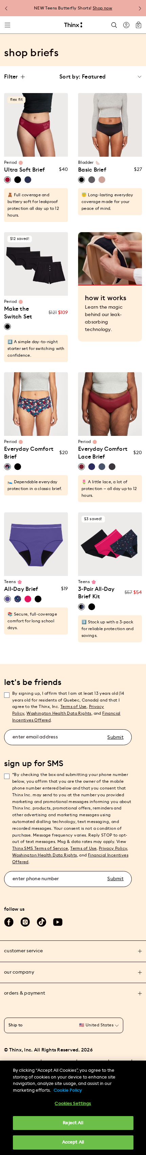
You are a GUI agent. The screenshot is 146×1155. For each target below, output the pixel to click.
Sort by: (69, 77)
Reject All (73, 1123)
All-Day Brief (21, 589)
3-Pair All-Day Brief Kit (96, 592)
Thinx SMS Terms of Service (40, 848)
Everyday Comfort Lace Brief (102, 452)
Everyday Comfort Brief (28, 452)
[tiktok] (41, 922)
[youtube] (57, 922)
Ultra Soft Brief (24, 170)
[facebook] (9, 922)
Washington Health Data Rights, (59, 713)
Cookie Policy (68, 1090)
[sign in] (126, 25)
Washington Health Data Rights (44, 855)
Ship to (15, 1025)
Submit (115, 737)
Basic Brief (92, 170)
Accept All (73, 1142)
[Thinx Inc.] (73, 25)
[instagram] (25, 922)
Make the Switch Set (18, 312)
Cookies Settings (73, 1104)
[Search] (114, 25)
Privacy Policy (113, 848)
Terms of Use (73, 707)
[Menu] (7, 25)
